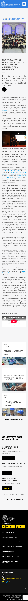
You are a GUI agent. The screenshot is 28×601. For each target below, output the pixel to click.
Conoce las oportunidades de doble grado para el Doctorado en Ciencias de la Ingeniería (14, 378)
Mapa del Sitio (19, 599)
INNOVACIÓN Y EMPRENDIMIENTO (12, 547)
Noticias (6, 18)
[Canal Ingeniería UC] (17, 526)
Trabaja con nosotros (14, 504)
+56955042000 (17, 597)
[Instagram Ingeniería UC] (3, 526)
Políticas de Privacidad (10, 599)
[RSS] (23, 526)
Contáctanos (8, 458)
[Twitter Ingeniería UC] (7, 526)
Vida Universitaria (8, 551)
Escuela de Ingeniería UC (12, 171)
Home (3, 18)
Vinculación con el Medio (10, 556)
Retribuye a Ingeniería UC (14, 499)
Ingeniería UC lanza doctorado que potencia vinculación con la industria (13, 403)
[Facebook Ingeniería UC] (10, 526)
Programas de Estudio (10, 537)
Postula (7, 472)
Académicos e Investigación (11, 542)
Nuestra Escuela (8, 532)
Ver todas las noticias (14, 419)
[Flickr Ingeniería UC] (20, 526)
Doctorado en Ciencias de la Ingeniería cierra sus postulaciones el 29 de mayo (13, 352)
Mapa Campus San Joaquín (14, 495)
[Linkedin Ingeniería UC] (13, 526)
